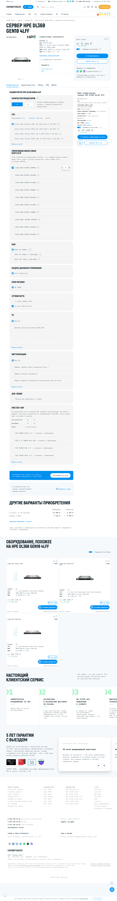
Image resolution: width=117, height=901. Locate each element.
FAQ (47, 85)
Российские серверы (15, 789)
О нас (96, 787)
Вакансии (97, 796)
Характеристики (28, 85)
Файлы (54, 85)
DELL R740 (47, 794)
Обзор (40, 85)
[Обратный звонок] (112, 889)
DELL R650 (47, 801)
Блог (96, 799)
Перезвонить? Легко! (16, 827)
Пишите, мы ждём (67, 822)
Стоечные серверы (14, 792)
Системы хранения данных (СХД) (20, 801)
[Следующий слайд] (104, 765)
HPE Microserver (72, 789)
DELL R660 (47, 799)
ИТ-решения (65, 14)
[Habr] (17, 844)
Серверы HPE (70, 787)
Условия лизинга (100, 806)
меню (30, 7)
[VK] (13, 844)
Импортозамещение (46, 14)
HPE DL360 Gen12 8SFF (46, 70)
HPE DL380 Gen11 (72, 792)
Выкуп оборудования (102, 804)
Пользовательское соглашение (100, 865)
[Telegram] (70, 1)
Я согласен (97, 898)
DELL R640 (47, 804)
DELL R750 (47, 792)
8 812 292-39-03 (14, 824)
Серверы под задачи (15, 806)
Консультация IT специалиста (104, 6)
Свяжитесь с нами (64, 489)
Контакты (97, 789)
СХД (29, 14)
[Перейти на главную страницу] (13, 7)
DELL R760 (47, 789)
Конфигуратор (12, 85)
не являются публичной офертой (29, 865)
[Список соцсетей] (112, 883)
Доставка (97, 794)
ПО (57, 14)
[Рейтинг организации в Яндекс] (104, 14)
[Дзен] (28, 844)
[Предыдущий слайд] (98, 765)
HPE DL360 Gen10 (72, 804)
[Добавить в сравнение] (105, 39)
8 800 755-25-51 (84, 1)
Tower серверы (13, 794)
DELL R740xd (48, 796)
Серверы (9, 14)
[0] (84, 7)
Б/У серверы (12, 804)
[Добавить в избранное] (107, 39)
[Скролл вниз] (5, 896)
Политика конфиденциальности (100, 863)
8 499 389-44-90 (14, 822)
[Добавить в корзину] (80, 142)
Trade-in (97, 801)
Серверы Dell (49, 787)
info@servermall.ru (57, 1)
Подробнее (84, 898)
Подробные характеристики (49, 55)
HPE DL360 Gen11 (72, 794)
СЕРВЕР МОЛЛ (55, 877)
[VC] (10, 844)
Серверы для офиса (15, 799)
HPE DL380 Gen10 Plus (74, 796)
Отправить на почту (61, 475)
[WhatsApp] (68, 1)
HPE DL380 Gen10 (72, 801)
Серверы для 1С (13, 796)
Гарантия (97, 792)
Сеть (35, 14)
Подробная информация (21, 521)
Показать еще (16, 144)
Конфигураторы (20, 14)
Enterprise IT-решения (103, 808)
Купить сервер (13, 787)
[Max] (73, 1)
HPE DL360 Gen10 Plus (74, 799)
